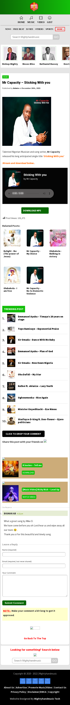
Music (5, 77)
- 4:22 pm (19, 514)
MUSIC (31, 22)
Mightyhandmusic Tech (47, 698)
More (59, 29)
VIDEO (41, 22)
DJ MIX (29, 29)
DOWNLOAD (28, 472)
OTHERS (39, 29)
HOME (21, 22)
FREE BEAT (18, 29)
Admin (16, 88)
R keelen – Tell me (32, 465)
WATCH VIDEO (29, 496)
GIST (49, 22)
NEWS (8, 29)
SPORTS (49, 29)
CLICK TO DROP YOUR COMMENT (23, 433)
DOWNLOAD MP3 (32, 210)
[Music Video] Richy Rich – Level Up (41, 489)
